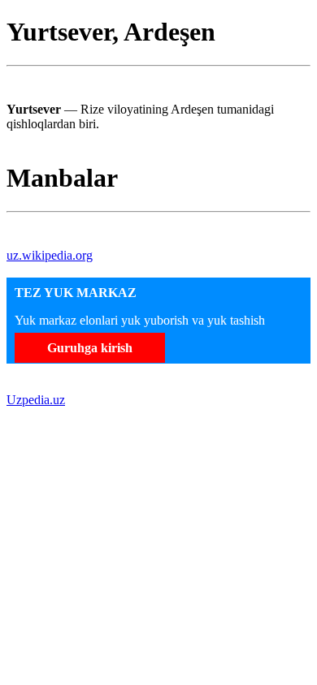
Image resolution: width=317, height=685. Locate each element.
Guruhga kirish (89, 348)
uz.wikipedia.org (50, 255)
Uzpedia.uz (36, 400)
